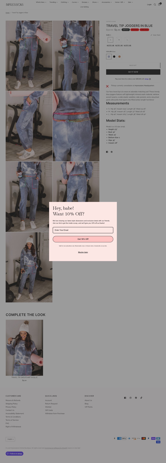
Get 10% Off (83, 239)
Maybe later (83, 252)
